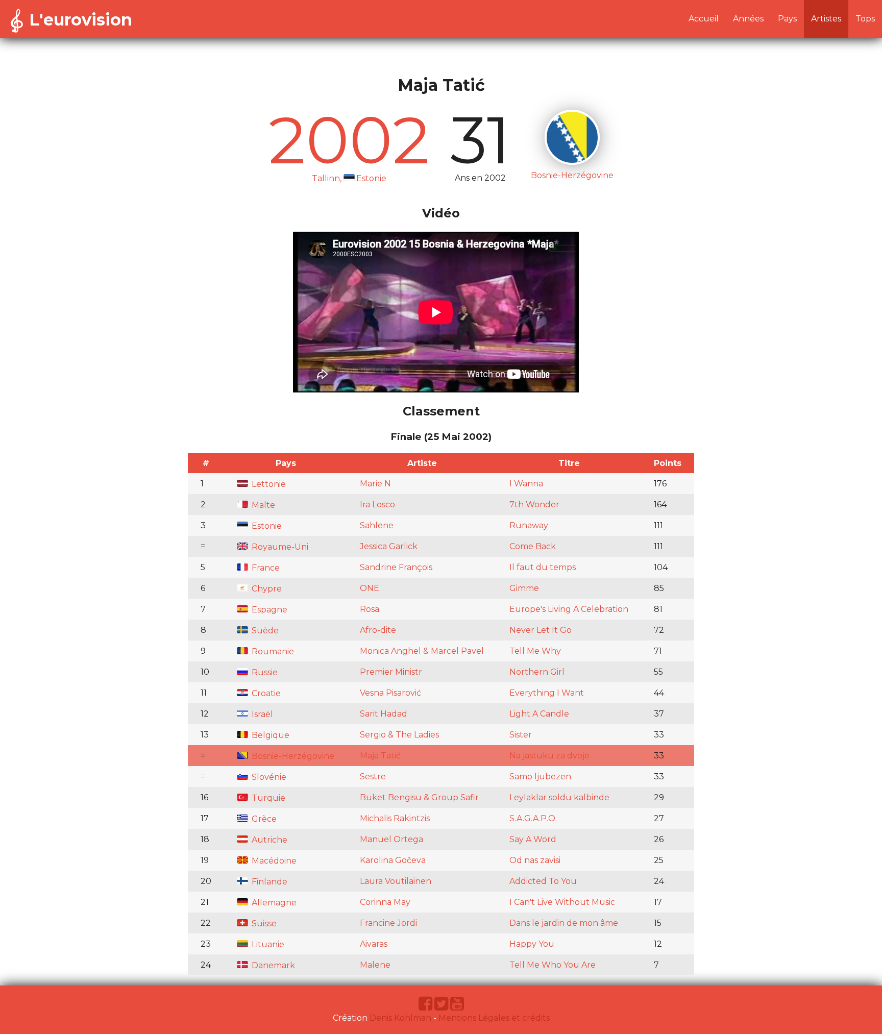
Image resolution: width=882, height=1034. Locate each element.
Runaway (528, 525)
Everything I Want (546, 693)
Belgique (269, 735)
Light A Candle (539, 714)
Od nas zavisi (534, 860)
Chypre (266, 589)
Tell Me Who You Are (552, 965)
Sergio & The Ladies (399, 735)
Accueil (704, 18)
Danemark (272, 965)
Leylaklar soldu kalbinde (559, 797)
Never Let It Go (540, 630)
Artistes (826, 18)
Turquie (267, 798)
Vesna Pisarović (390, 693)
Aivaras (373, 944)
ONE (369, 588)
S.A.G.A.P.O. (533, 818)
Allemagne (273, 902)
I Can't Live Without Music (562, 902)
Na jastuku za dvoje (549, 755)
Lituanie (267, 944)
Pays (787, 18)
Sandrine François (396, 567)
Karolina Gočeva (393, 860)
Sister (520, 735)
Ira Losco (377, 504)
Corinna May (385, 902)
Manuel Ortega (391, 839)
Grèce (263, 819)
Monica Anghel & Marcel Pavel (422, 651)
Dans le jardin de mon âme (563, 923)
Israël (261, 714)
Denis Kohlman (400, 1018)
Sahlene (377, 525)
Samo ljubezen (540, 776)
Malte (262, 505)
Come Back (532, 546)
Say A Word (532, 839)
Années (748, 18)
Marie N (375, 483)
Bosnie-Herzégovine (292, 756)
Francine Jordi (388, 923)
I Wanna (526, 483)
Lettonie (268, 484)
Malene (375, 965)
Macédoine (273, 861)
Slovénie (268, 777)
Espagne (268, 609)
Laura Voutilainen (395, 881)
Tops (865, 18)
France (265, 568)
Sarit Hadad (383, 714)
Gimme (524, 588)
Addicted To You (543, 881)
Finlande (268, 882)
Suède (264, 630)
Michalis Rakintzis (395, 818)
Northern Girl (537, 672)
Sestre (373, 776)
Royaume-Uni (279, 547)
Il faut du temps (542, 567)
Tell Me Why (535, 651)
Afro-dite (378, 630)
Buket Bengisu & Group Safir (419, 797)
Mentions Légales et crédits (494, 1018)
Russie (264, 672)
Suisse (263, 923)
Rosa (369, 609)
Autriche (268, 840)
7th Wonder (534, 504)
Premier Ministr (391, 672)
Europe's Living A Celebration (568, 609)
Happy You (531, 944)
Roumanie (272, 651)
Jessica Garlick (389, 546)
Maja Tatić (380, 755)
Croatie (265, 693)
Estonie (266, 526)
